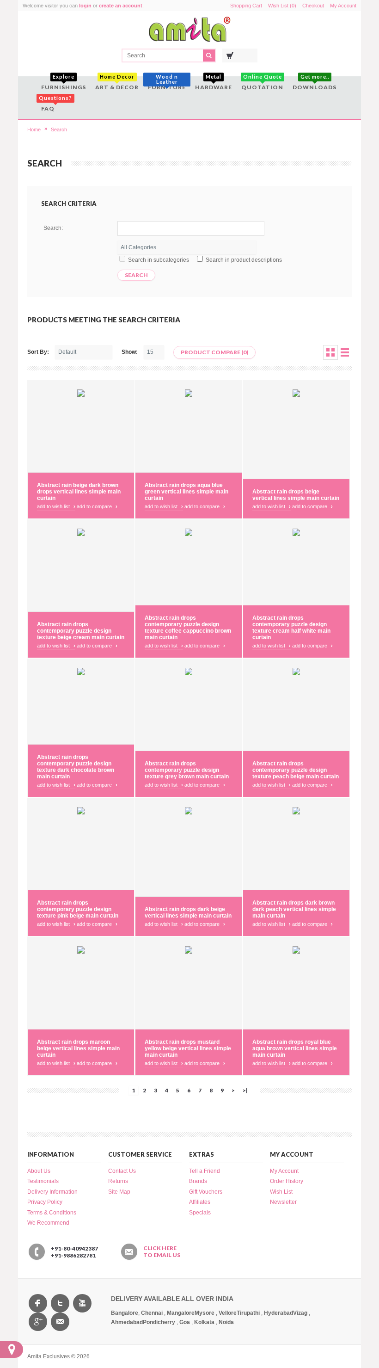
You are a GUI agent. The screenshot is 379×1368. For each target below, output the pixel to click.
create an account (120, 5)
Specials (200, 1212)
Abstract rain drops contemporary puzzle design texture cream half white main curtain (291, 628)
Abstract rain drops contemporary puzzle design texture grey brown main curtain (187, 770)
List (345, 352)
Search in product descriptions (244, 260)
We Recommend (48, 1223)
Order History (286, 1181)
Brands (198, 1181)
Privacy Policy (44, 1202)
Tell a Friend (204, 1171)
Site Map (119, 1192)
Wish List (281, 1192)
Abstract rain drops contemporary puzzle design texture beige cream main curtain (80, 631)
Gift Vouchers (205, 1192)
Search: (53, 228)
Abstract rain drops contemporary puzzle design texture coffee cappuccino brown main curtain (188, 628)
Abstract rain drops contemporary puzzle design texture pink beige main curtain (77, 909)
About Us (38, 1171)
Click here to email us (161, 1251)
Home (34, 129)
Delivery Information (52, 1192)
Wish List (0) (282, 5)
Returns (118, 1181)
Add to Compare (97, 506)
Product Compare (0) (214, 352)
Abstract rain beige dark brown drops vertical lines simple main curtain (79, 491)
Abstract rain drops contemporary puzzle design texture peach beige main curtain (295, 770)
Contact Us (122, 1171)
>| (245, 1090)
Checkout (313, 5)
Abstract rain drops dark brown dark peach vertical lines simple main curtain (294, 909)
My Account (343, 5)
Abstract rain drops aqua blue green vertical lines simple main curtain (186, 491)
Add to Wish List (56, 506)
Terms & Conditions (51, 1212)
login (85, 5)
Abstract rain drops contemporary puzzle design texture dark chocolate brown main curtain (75, 767)
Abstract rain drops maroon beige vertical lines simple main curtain (78, 1048)
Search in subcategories (158, 260)
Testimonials (43, 1181)
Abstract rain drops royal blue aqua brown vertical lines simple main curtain (294, 1048)
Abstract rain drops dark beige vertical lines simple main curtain (188, 912)
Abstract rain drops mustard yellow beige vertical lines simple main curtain (188, 1048)
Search (59, 129)
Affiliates (199, 1202)
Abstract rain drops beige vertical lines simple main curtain (295, 494)
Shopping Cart (246, 5)
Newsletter (283, 1202)
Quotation (262, 83)
